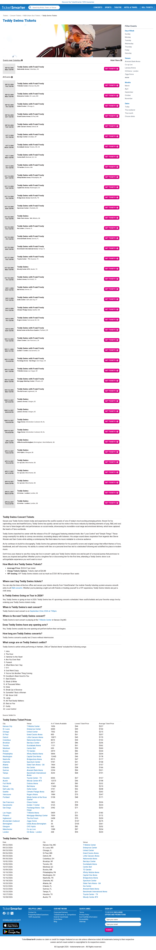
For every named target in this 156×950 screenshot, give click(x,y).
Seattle (5, 792)
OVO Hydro (31, 826)
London (6, 832)
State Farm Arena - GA (35, 765)
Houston (6, 778)
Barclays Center (33, 743)
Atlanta (5, 765)
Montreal (6, 748)
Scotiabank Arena (34, 745)
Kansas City (7, 726)
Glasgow (6, 826)
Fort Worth (7, 783)
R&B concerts (17, 588)
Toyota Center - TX (34, 778)
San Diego (7, 808)
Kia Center (31, 767)
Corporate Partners (61, 912)
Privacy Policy (84, 915)
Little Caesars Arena (35, 737)
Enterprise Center (34, 729)
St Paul (5, 734)
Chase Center (32, 802)
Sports (108, 7)
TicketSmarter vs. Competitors (65, 915)
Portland (6, 797)
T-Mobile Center (45, 620)
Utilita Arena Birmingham (36, 824)
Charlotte (6, 762)
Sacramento (7, 805)
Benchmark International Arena (95, 892)
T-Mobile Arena (33, 813)
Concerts (98, 7)
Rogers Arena (32, 794)
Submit (109, 930)
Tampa (5, 773)
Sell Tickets (147, 7)
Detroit (5, 737)
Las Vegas (7, 813)
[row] (62, 69)
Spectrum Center (33, 762)
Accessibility (83, 919)
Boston (5, 751)
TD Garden (31, 751)
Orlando (6, 767)
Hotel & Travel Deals (61, 917)
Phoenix (6, 815)
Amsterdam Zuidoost (11, 821)
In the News (58, 919)
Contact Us (32, 912)
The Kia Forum (32, 818)
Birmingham (7, 824)
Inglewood (7, 818)
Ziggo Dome (32, 821)
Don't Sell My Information (88, 917)
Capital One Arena (34, 756)
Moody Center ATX (34, 781)
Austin (5, 781)
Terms (81, 912)
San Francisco (8, 802)
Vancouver (7, 794)
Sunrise (6, 770)
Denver (5, 786)
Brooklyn (6, 743)
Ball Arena (31, 786)
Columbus (7, 740)
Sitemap (82, 921)
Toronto (6, 745)
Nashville (6, 759)
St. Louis (6, 729)
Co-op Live (31, 829)
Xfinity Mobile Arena (35, 754)
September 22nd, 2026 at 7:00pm (43, 611)
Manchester (7, 829)
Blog (55, 921)
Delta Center (32, 789)
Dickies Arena (32, 783)
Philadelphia (8, 754)
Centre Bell (31, 748)
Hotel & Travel (130, 7)
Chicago (6, 732)
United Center (32, 732)
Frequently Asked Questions (38, 915)
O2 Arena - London (34, 832)
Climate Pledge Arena (35, 792)
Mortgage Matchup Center (37, 815)
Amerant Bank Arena (35, 770)
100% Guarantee (34, 917)
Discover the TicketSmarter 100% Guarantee (78, 2)
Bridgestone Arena (34, 759)
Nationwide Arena (34, 740)
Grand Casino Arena (34, 734)
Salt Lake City (8, 789)
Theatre (117, 7)
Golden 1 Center (33, 805)
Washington (7, 756)
